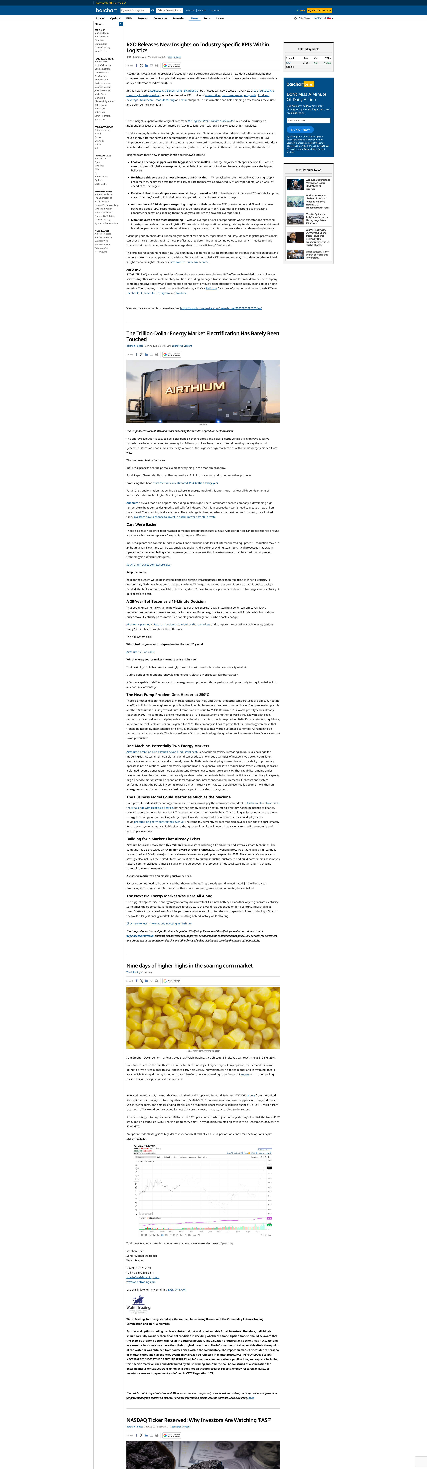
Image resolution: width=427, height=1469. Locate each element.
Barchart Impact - (135, 345)
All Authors (100, 119)
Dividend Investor (103, 208)
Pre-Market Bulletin (104, 212)
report (245, 1074)
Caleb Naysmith (102, 68)
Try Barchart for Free (319, 10)
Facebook (132, 293)
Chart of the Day (102, 47)
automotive (212, 95)
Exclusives (99, 40)
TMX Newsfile (101, 248)
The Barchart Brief (103, 197)
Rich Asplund (101, 104)
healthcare (147, 100)
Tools (207, 18)
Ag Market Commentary (106, 223)
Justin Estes (100, 94)
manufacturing (165, 100)
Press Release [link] (174, 56)
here (251, 1398)
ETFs (129, 18)
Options (115, 18)
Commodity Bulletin (104, 215)
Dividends (99, 165)
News (194, 18)
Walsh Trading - (134, 972)
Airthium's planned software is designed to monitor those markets (168, 624)
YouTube (181, 293)
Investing (179, 18)
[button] (330, 18)
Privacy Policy (310, 149)
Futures (143, 18)
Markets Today (102, 32)
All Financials (101, 158)
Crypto (98, 162)
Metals (98, 144)
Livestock (99, 140)
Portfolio (202, 10)
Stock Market (101, 183)
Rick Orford (100, 108)
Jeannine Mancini (103, 86)
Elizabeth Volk (101, 79)
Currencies (160, 18)
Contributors (101, 43)
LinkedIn (149, 293)
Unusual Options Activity (106, 205)
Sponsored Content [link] (182, 345)
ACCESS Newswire (103, 237)
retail (184, 100)
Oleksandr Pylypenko (105, 101)
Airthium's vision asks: (140, 652)
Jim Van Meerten (103, 90)
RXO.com (211, 288)
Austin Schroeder (103, 65)
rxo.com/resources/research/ (189, 262)
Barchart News (102, 36)
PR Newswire (101, 251)
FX (96, 172)
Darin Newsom (102, 72)
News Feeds (100, 51)
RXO (288, 62)
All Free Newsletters (104, 194)
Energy (98, 133)
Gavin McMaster (102, 83)
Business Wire (101, 240)
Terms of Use (293, 149)
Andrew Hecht (101, 61)
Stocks (100, 18)
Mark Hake (100, 97)
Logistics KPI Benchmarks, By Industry (174, 90)
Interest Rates (101, 176)
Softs (97, 147)
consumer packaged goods (239, 95)
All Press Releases (103, 233)
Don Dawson (101, 76)
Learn (220, 18)
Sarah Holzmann (103, 115)
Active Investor (102, 201)
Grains (98, 137)
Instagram (163, 293)
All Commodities (102, 129)
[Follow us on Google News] (170, 66)
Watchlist (190, 10)
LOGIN (301, 10)
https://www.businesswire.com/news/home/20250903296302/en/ (221, 308)
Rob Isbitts (100, 112)
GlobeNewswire (102, 244)
